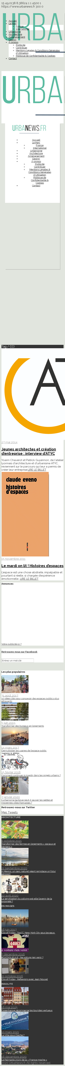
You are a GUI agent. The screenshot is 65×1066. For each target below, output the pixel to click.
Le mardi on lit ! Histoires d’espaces (32, 566)
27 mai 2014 (9, 442)
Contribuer (21, 47)
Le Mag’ (13, 23)
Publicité (20, 45)
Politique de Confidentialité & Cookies (35, 55)
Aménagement (17, 37)
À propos (13, 42)
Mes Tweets (9, 812)
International (22, 29)
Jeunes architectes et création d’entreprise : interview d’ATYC (28, 451)
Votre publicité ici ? (11, 644)
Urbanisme (15, 31)
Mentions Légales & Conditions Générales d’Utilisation (40, 172)
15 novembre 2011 (13, 559)
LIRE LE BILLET (37, 469)
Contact (13, 58)
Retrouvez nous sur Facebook (19, 651)
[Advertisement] (32, 237)
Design (12, 39)
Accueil (13, 21)
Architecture (15, 34)
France (19, 26)
